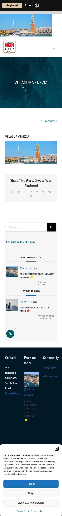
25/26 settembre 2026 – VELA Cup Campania (31, 408)
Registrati (12, 5)
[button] (57, 448)
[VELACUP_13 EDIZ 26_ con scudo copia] (9, 42)
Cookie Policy (23, 511)
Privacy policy (37, 511)
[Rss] (10, 334)
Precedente (50, 120)
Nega (31, 493)
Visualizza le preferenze (31, 502)
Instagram (50, 376)
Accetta (31, 483)
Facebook (50, 367)
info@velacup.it (14, 393)
